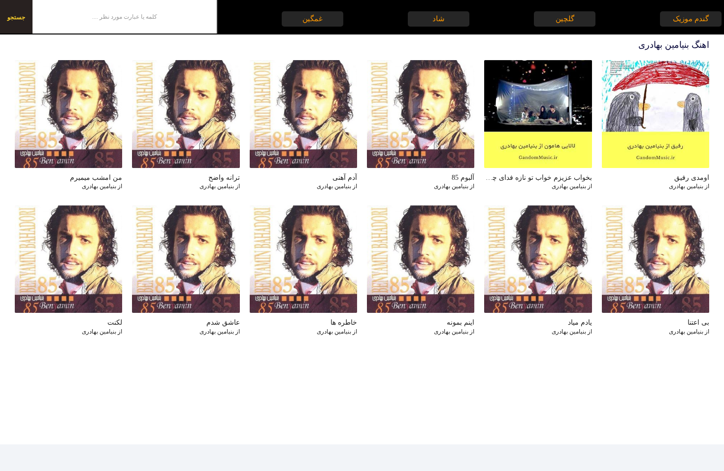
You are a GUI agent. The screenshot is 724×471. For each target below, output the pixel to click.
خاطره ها (343, 322)
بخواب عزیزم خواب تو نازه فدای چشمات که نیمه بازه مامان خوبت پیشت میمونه (538, 177)
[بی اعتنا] (655, 259)
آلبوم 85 (463, 177)
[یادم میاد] (538, 259)
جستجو (16, 17)
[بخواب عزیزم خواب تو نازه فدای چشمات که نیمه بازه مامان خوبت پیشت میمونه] (538, 114)
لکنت (114, 322)
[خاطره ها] (303, 259)
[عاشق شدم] (185, 259)
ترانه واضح (223, 177)
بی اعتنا (698, 322)
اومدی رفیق (691, 177)
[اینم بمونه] (420, 259)
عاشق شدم (222, 322)
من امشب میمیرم (96, 177)
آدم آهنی (344, 177)
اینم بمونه (460, 322)
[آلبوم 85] (420, 114)
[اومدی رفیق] (655, 114)
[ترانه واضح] (185, 114)
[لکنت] (68, 259)
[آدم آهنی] (303, 114)
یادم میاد (580, 322)
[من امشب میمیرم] (68, 114)
